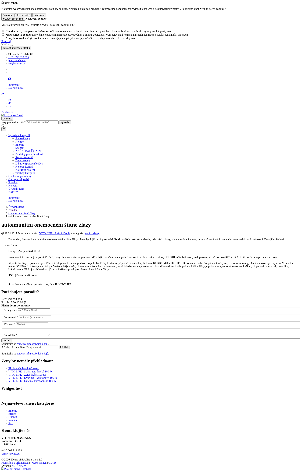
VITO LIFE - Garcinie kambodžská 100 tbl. (32, 380)
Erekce (12, 413)
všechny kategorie (25, 172)
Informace (14, 84)
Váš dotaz (9, 335)
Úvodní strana (16, 188)
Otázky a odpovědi (18, 179)
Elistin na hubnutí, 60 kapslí (23, 368)
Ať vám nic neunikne (13, 347)
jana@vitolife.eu (10, 453)
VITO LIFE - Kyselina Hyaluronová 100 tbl (32, 377)
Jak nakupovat (16, 87)
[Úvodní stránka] (12, 115)
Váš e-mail (10, 317)
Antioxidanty (22, 138)
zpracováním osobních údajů (32, 343)
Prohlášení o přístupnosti (14, 462)
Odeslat (7, 340)
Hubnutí (12, 416)
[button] (2, 93)
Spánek (19, 147)
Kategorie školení (25, 169)
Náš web (13, 191)
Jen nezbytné (23, 15)
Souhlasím (39, 15)
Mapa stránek (39, 462)
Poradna (12, 182)
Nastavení (8, 15)
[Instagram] (9, 79)
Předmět (8, 324)
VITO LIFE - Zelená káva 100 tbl (27, 374)
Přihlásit (64, 347)
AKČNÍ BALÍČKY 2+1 (29, 150)
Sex (10, 423)
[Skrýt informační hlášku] (11, 45)
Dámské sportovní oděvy (29, 163)
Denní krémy (22, 160)
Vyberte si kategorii (19, 135)
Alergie (19, 141)
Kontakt (12, 185)
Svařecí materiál (24, 157)
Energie (19, 144)
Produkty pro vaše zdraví (29, 154)
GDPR (52, 462)
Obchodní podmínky (19, 176)
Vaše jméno (10, 310)
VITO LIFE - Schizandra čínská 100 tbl (30, 371)
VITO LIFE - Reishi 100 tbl (54, 233)
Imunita (12, 420)
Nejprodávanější (24, 166)
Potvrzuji (6, 41)
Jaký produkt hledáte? (13, 122)
